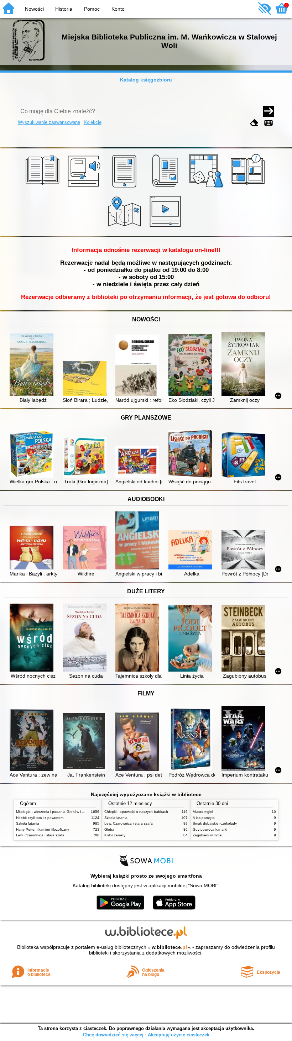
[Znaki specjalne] (268, 123)
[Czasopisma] (166, 187)
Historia (63, 9)
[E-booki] (125, 187)
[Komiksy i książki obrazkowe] (249, 187)
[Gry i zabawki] (207, 187)
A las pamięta (204, 818)
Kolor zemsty (114, 835)
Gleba (109, 829)
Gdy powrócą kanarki (210, 829)
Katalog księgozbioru (146, 80)
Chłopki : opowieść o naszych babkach (136, 812)
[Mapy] (125, 228)
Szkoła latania (27, 823)
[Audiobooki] (85, 187)
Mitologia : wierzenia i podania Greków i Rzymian (56, 812)
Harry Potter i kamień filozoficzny (42, 829)
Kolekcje (92, 122)
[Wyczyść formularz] (254, 123)
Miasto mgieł (203, 812)
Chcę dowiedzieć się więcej (113, 1034)
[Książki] (44, 187)
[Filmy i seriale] (166, 228)
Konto (118, 9)
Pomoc (92, 9)
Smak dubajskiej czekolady (215, 823)
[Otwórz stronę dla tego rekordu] (33, 365)
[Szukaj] (268, 111)
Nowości (34, 9)
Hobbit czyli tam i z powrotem (39, 818)
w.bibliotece (169, 947)
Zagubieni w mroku (208, 835)
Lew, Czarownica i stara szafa (40, 835)
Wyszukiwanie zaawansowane (49, 122)
